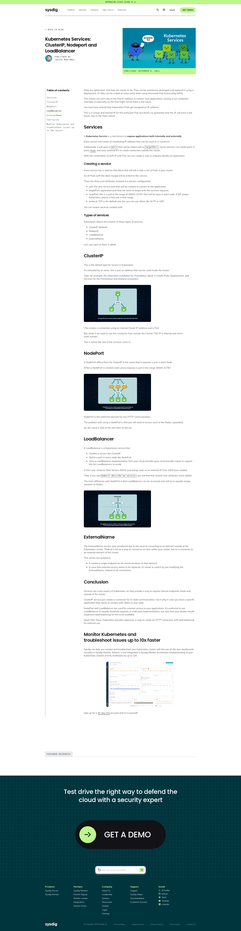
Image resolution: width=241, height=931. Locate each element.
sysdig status (136, 894)
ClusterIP (52, 102)
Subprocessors (138, 924)
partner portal (80, 906)
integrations (79, 902)
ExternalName (54, 115)
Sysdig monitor (52, 894)
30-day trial (104, 712)
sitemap (105, 913)
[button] (71, 10)
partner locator (81, 898)
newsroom (107, 902)
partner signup (80, 894)
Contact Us (191, 924)
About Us (106, 890)
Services (52, 97)
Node (93, 150)
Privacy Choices (156, 924)
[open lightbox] (117, 303)
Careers (105, 898)
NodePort (52, 106)
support (133, 890)
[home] (51, 10)
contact (105, 906)
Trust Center (175, 924)
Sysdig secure (51, 890)
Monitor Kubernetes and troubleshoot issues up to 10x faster (60, 127)
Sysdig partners (81, 890)
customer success (138, 902)
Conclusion (53, 119)
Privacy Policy (119, 924)
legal (104, 910)
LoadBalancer (54, 111)
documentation (137, 898)
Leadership (107, 894)
